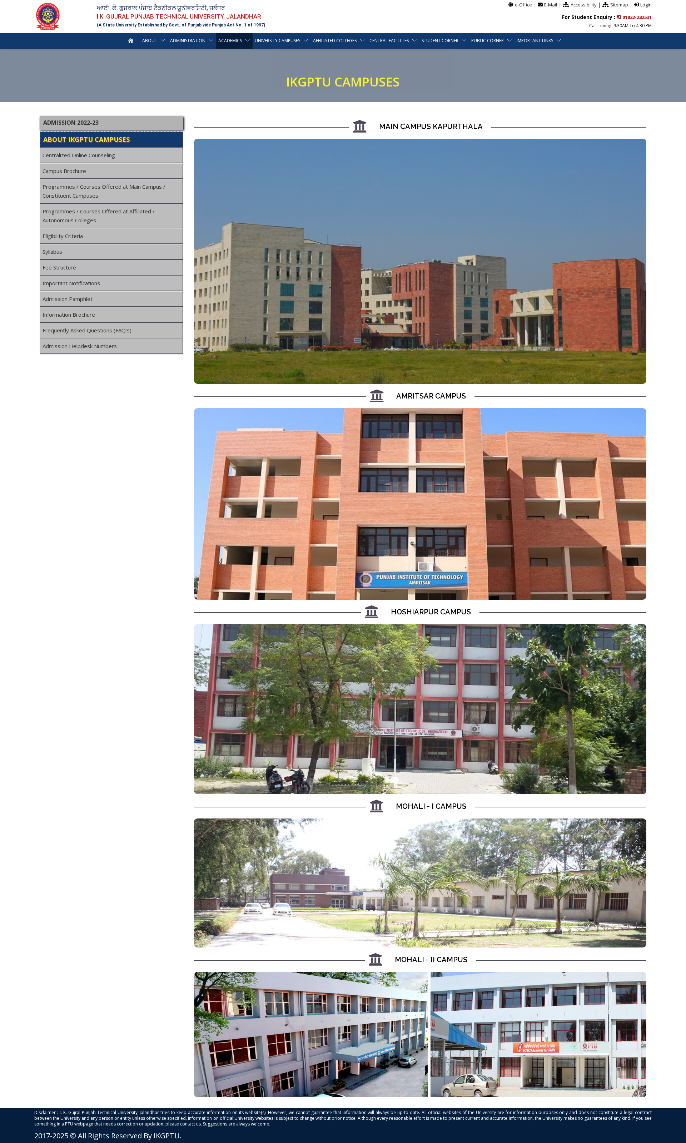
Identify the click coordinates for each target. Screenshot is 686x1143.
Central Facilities (389, 41)
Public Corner (487, 41)
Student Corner (440, 41)
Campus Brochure (64, 170)
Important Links (535, 41)
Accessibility (584, 4)
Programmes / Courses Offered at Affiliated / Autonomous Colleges (99, 216)
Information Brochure (69, 314)
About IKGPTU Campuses (86, 139)
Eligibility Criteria (63, 235)
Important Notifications (71, 283)
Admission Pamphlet (68, 298)
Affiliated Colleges (335, 41)
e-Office (523, 4)
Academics (230, 41)
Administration (187, 41)
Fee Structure (59, 267)
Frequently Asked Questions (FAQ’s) (87, 330)
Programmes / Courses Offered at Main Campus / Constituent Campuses (104, 191)
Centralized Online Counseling (79, 155)
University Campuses (277, 41)
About (149, 41)
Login (646, 4)
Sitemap (619, 4)
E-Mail (550, 4)
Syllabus (52, 251)
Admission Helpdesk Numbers (80, 346)
